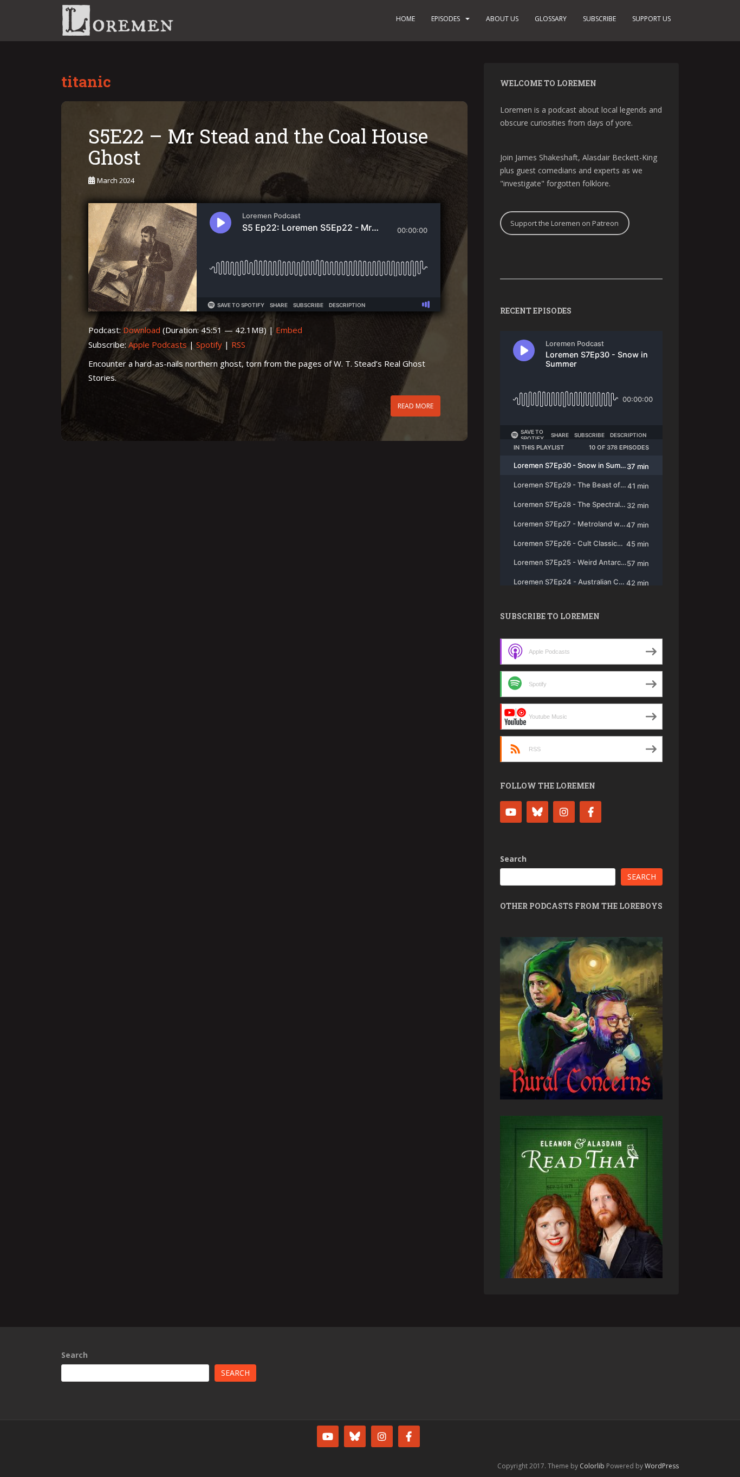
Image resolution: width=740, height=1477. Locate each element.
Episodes (445, 18)
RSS (238, 344)
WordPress (662, 1466)
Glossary (551, 18)
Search (513, 859)
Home (405, 18)
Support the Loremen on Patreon (564, 223)
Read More (415, 406)
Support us (651, 18)
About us (502, 18)
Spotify (209, 344)
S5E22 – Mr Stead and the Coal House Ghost (258, 147)
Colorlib (592, 1466)
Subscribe (599, 18)
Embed (289, 329)
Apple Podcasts (157, 344)
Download (141, 329)
